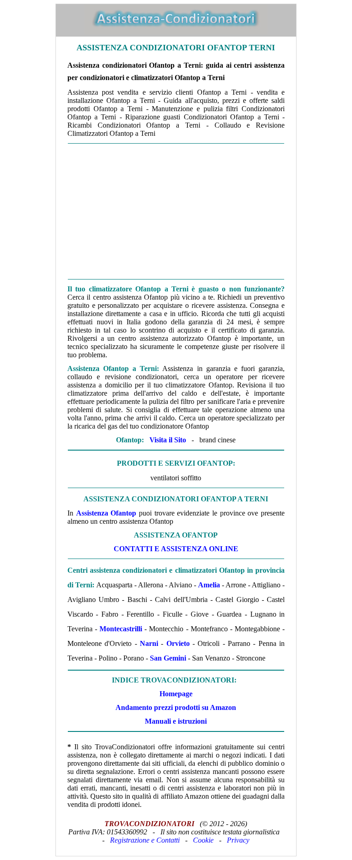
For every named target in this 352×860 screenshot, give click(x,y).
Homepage (176, 694)
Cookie (203, 840)
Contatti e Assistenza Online (176, 549)
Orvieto (178, 643)
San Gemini (168, 658)
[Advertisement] (176, 211)
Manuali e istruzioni (176, 721)
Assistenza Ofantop (106, 513)
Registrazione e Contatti (145, 840)
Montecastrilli (120, 629)
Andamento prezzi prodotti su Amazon (176, 707)
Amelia (209, 585)
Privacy (238, 840)
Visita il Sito (167, 440)
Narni (149, 643)
